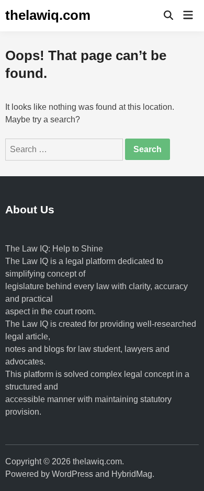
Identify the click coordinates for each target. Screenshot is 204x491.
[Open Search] (168, 16)
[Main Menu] (188, 15)
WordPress (72, 474)
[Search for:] (65, 149)
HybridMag (131, 474)
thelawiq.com (47, 15)
